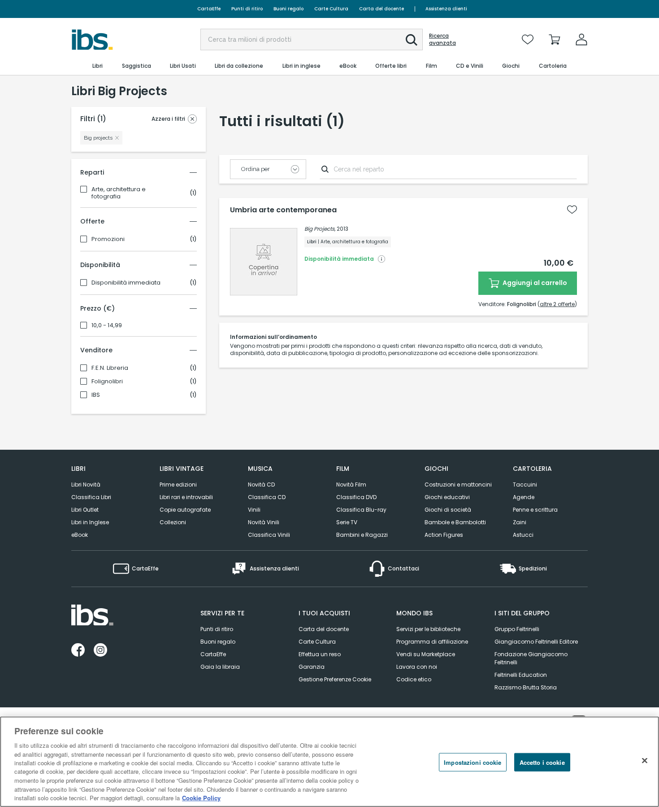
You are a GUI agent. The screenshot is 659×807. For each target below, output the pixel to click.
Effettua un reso (320, 654)
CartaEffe (209, 8)
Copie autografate (185, 509)
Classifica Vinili (269, 535)
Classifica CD (267, 497)
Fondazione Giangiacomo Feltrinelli (531, 658)
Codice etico (413, 679)
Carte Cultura (331, 8)
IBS (95, 395)
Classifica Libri (91, 497)
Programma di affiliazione (432, 641)
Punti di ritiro (247, 8)
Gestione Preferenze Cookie (335, 679)
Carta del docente (381, 8)
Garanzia (312, 667)
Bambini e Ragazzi (362, 535)
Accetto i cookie (542, 762)
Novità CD (261, 484)
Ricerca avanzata (442, 39)
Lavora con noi (416, 667)
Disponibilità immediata (125, 282)
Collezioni (173, 522)
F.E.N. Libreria (109, 368)
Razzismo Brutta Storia (525, 687)
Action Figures (444, 535)
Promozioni (108, 239)
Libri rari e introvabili (186, 497)
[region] (329, 761)
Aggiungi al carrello (534, 282)
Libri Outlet (85, 509)
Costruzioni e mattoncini (458, 484)
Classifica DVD (356, 497)
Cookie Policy (201, 798)
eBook (79, 535)
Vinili (254, 509)
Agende (523, 497)
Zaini (519, 522)
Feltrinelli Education (520, 675)
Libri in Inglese (90, 522)
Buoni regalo (288, 8)
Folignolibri (107, 381)
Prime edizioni (178, 484)
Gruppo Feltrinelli (516, 629)
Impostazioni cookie (472, 762)
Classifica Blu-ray (361, 509)
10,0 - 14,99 (106, 325)
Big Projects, (319, 228)
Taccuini (525, 484)
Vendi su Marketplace (425, 654)
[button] (411, 40)
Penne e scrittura (535, 509)
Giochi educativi (447, 497)
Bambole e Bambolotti (455, 522)
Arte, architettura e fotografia (118, 193)
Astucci (523, 535)
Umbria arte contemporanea (283, 210)
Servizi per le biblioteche (428, 629)
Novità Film (351, 484)
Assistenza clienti (446, 8)
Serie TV (346, 522)
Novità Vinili (263, 522)
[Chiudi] (645, 761)
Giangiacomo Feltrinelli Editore (536, 641)
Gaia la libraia (220, 667)
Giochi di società (448, 509)
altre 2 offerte (557, 304)
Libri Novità (85, 484)
